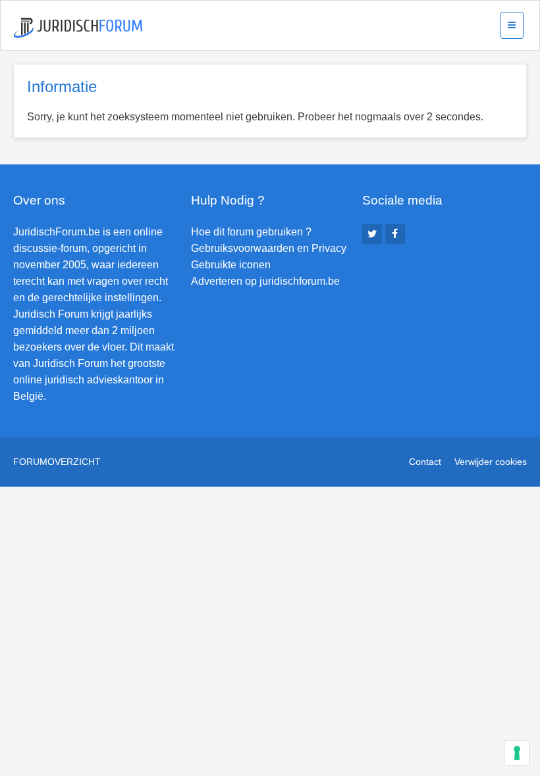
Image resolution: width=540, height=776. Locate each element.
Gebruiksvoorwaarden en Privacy (268, 248)
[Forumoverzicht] (78, 28)
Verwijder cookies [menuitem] (490, 461)
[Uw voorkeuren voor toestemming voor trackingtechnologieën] (516, 752)
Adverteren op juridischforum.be (265, 281)
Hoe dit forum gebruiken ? (251, 231)
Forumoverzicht (57, 461)
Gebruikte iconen (231, 264)
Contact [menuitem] (425, 461)
